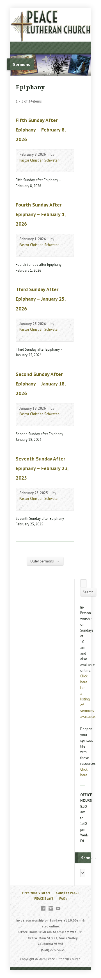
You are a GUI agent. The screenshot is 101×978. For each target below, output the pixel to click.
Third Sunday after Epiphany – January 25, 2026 (40, 299)
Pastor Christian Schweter (39, 160)
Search (88, 592)
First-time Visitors (36, 893)
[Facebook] (43, 908)
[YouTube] (58, 908)
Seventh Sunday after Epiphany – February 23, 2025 (42, 468)
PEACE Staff (43, 898)
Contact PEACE (67, 893)
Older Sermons (44, 561)
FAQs (63, 898)
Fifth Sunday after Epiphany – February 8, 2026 (40, 129)
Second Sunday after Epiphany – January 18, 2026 (40, 383)
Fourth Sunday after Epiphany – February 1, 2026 (40, 214)
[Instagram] (51, 908)
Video (22, 166)
